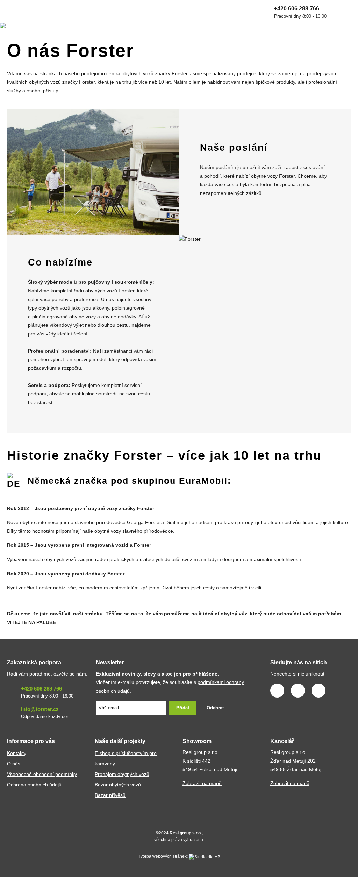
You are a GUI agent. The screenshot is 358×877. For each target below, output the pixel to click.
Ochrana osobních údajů (34, 784)
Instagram (298, 691)
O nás (13, 763)
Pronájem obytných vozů (122, 774)
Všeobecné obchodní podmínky (42, 774)
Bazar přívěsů (110, 795)
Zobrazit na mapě (202, 783)
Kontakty (16, 753)
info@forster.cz (45, 712)
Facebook (277, 691)
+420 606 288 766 (300, 12)
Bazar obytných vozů (118, 784)
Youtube (318, 691)
